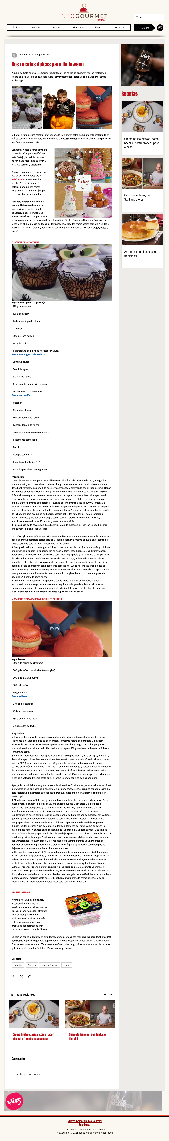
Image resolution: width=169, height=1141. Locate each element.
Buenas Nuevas (49, 964)
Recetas (18, 964)
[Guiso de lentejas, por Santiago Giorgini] (90, 1014)
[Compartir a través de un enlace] (29, 976)
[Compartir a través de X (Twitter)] (21, 976)
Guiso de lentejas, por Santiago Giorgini (87, 1036)
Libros (67, 964)
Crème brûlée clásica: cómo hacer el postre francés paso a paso (33, 1036)
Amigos (32, 964)
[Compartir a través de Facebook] (13, 976)
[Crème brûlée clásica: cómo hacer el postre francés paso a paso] (34, 1014)
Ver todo (108, 994)
